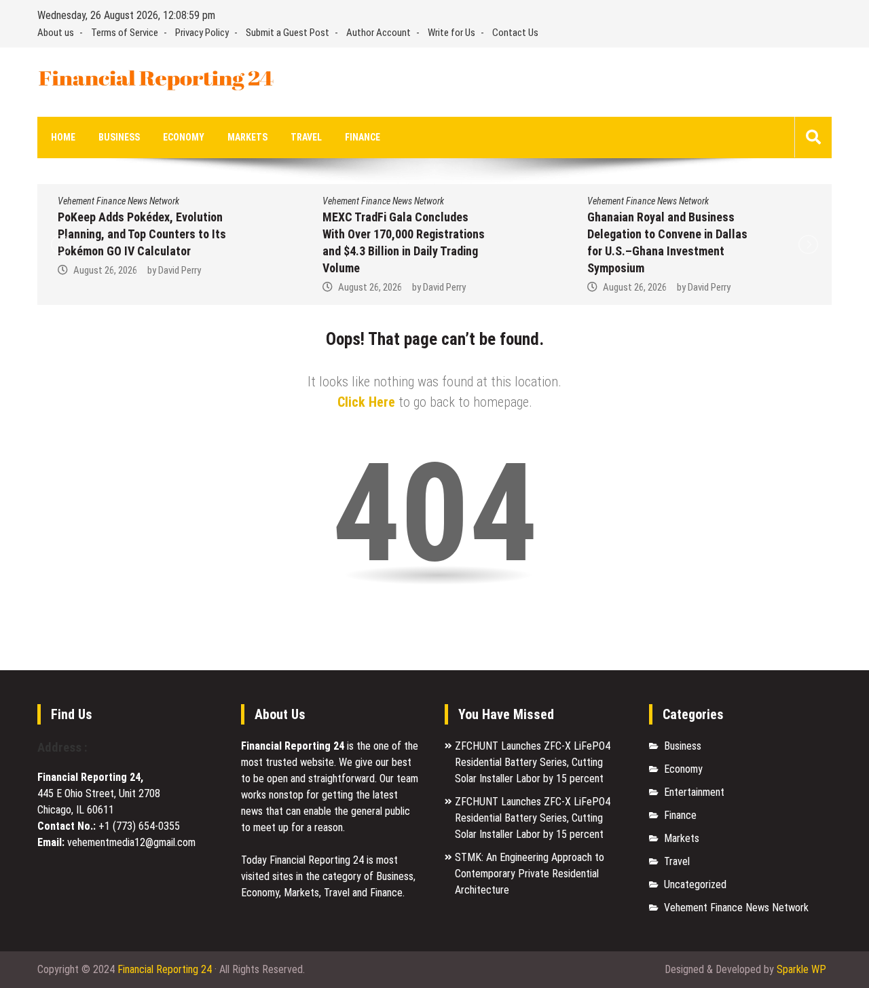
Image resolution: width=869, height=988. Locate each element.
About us (55, 32)
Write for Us (451, 32)
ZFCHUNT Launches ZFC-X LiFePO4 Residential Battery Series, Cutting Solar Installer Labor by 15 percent (532, 762)
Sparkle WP (801, 969)
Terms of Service (124, 32)
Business (119, 137)
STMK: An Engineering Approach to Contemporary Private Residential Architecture (529, 873)
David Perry (179, 270)
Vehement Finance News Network (118, 201)
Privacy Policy (202, 32)
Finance (362, 137)
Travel (306, 137)
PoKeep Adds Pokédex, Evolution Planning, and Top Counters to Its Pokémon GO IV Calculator (142, 234)
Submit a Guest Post (287, 32)
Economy (183, 137)
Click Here (366, 402)
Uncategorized (695, 884)
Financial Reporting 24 (164, 969)
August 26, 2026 (105, 270)
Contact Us (515, 32)
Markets (247, 137)
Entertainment (694, 792)
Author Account (378, 32)
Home (63, 137)
